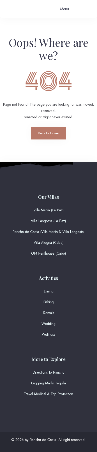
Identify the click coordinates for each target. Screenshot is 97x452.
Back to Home (48, 133)
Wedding (48, 323)
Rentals (48, 312)
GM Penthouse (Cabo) (48, 253)
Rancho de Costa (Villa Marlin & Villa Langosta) (48, 231)
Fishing (48, 302)
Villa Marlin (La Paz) (48, 210)
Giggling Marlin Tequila (48, 383)
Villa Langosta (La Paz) (48, 221)
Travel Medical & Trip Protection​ (48, 394)
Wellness (48, 334)
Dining (48, 291)
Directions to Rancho (48, 372)
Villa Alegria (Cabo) (49, 242)
